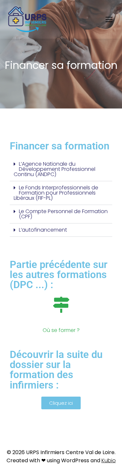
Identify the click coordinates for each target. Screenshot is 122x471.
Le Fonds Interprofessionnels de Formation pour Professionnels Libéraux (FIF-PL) (56, 193)
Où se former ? (61, 330)
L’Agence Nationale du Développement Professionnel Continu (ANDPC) (54, 169)
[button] (61, 169)
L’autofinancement (43, 230)
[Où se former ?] (61, 305)
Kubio (109, 460)
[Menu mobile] (109, 19)
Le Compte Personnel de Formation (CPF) (63, 214)
